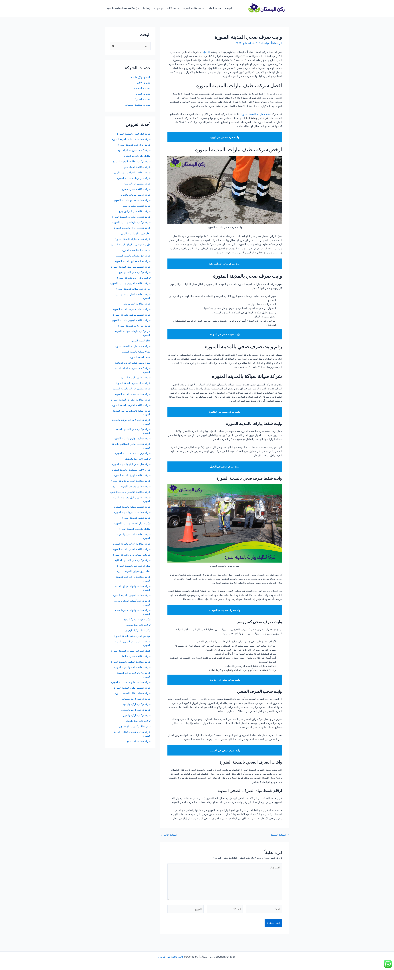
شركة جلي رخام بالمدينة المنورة (134, 178)
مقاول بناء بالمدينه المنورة (137, 155)
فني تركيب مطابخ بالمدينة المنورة (133, 288)
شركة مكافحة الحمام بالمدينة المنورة (131, 172)
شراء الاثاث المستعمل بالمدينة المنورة (131, 469)
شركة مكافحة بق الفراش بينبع (135, 211)
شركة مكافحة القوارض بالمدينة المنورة (130, 283)
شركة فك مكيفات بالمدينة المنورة (133, 255)
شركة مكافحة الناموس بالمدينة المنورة (130, 491)
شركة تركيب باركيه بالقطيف (136, 709)
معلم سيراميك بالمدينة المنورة (135, 233)
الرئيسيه (228, 8)
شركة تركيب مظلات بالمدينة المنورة (132, 161)
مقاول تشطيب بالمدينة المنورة (135, 528)
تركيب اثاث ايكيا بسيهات (138, 624)
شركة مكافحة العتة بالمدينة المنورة (132, 667)
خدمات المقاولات (142, 99)
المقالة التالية (168, 835)
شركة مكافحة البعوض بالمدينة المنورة (131, 320)
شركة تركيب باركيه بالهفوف (136, 704)
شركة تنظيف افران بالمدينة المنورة (132, 227)
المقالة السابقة (280, 835)
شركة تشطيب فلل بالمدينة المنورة (133, 693)
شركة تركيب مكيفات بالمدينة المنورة (131, 222)
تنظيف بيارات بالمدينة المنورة (256, 114)
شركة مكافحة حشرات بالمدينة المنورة (123, 8)
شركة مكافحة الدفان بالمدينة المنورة (132, 549)
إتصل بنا (146, 8)
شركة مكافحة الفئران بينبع (137, 303)
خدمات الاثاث (173, 8)
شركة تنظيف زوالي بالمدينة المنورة (132, 687)
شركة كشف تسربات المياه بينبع (134, 150)
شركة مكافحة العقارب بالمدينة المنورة (131, 480)
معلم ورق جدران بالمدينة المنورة (134, 571)
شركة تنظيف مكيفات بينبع (137, 205)
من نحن (160, 8)
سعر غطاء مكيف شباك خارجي (135, 726)
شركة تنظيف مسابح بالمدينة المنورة (132, 200)
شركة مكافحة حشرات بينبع (136, 189)
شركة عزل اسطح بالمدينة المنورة (133, 383)
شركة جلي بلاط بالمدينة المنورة (134, 325)
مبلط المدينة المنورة (140, 357)
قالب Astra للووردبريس (170, 956)
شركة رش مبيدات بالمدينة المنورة (133, 453)
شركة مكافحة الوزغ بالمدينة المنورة (132, 475)
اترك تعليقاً (276, 43)
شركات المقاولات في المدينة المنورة (132, 554)
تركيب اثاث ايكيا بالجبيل (138, 720)
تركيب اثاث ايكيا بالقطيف (138, 458)
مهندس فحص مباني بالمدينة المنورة (132, 635)
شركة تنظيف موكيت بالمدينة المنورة (132, 314)
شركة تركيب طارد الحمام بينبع (135, 272)
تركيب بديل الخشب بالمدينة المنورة (132, 523)
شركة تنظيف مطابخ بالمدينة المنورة (132, 506)
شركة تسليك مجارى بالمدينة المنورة (132, 438)
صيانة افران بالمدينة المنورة (136, 250)
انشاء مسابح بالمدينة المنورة (136, 351)
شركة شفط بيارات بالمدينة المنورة (133, 346)
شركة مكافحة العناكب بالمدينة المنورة (131, 661)
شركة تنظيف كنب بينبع (139, 741)
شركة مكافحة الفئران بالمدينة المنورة (131, 405)
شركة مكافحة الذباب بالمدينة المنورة (132, 543)
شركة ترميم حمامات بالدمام (136, 194)
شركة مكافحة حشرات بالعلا (136, 656)
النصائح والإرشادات (141, 77)
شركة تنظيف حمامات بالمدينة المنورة (131, 139)
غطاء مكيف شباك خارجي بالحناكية (133, 362)
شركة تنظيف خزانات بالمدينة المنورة (132, 388)
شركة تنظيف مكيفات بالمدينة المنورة (131, 216)
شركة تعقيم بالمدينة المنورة (136, 517)
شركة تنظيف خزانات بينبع (137, 183)
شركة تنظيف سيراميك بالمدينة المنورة (131, 266)
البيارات (206, 52)
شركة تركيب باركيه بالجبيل (137, 715)
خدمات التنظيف (214, 8)
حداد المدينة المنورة (141, 340)
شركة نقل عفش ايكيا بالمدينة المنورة (131, 464)
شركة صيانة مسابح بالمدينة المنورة (133, 261)
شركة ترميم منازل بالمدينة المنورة (133, 238)
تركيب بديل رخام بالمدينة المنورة (134, 277)
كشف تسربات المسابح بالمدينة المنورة (131, 650)
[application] (155, 8)
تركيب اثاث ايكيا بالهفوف (138, 630)
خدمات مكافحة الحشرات (193, 8)
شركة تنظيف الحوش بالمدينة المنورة (132, 595)
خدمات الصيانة (143, 93)
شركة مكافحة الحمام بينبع (137, 166)
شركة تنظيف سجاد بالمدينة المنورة (133, 394)
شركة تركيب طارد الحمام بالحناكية (133, 560)
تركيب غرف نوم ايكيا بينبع (137, 619)
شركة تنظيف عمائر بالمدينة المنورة (132, 512)
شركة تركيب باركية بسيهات (136, 698)
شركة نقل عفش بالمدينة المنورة (134, 133)
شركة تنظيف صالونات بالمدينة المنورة (131, 682)
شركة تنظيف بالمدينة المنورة (136, 377)
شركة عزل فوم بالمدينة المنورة (134, 144)
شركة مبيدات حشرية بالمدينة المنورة (132, 309)
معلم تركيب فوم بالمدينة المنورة (134, 565)
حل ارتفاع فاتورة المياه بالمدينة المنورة (131, 244)
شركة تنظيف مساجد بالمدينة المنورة (132, 486)
